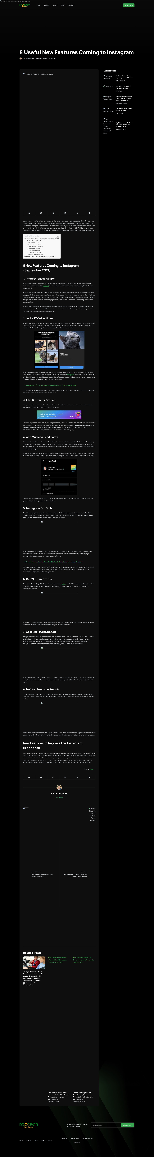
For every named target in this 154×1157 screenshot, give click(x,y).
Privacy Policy (75, 1138)
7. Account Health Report (35, 252)
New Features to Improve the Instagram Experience (40, 256)
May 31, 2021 (119, 91)
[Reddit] (77, 213)
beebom (92, 769)
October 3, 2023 (120, 81)
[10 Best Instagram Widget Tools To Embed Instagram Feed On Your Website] (108, 98)
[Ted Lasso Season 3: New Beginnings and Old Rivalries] (108, 77)
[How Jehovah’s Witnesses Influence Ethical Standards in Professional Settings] (59, 1023)
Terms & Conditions (87, 1138)
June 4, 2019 (119, 113)
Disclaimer (77, 1142)
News (62, 5)
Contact (71, 5)
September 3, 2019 (121, 103)
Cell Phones (52, 58)
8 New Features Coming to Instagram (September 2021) (42, 239)
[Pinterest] (53, 213)
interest (46, 286)
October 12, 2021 (121, 129)
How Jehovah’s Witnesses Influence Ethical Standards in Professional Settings (58, 1095)
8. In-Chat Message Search (35, 254)
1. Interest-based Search (34, 241)
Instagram (70, 375)
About (55, 5)
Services (46, 5)
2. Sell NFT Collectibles (34, 243)
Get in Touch (129, 5)
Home (38, 5)
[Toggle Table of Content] (57, 236)
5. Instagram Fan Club (34, 248)
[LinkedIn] (65, 213)
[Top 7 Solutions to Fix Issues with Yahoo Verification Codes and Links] (108, 126)
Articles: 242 (59, 797)
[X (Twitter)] (41, 213)
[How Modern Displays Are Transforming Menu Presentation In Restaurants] (84, 1023)
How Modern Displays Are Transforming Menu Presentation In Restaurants (83, 1095)
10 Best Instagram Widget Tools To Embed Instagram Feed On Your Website (124, 98)
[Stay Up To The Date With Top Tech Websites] (108, 86)
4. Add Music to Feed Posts (35, 246)
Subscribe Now (127, 1125)
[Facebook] (29, 213)
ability (64, 584)
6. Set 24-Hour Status (34, 250)
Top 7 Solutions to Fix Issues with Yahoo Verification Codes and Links (124, 124)
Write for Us (63, 1138)
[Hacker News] (89, 213)
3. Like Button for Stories (35, 245)
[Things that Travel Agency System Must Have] (108, 110)
